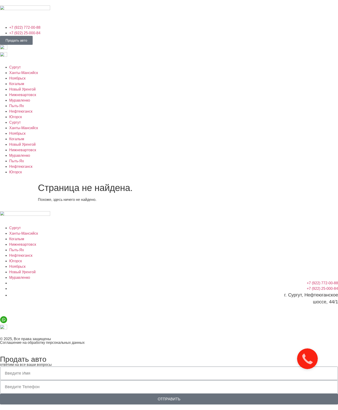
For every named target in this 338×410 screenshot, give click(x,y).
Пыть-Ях (16, 106)
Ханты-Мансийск (23, 73)
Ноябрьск (17, 78)
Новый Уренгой (22, 89)
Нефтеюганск (20, 111)
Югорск (15, 117)
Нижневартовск (22, 95)
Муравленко (19, 100)
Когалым (16, 84)
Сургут (15, 67)
